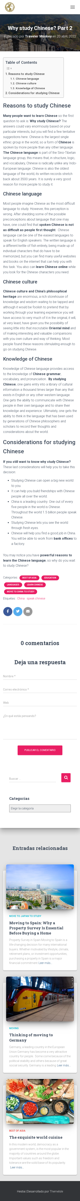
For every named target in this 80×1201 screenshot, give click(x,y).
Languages (13, 585)
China (21, 598)
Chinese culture (26, 83)
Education (50, 578)
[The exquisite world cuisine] (40, 1101)
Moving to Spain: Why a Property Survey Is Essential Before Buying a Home (36, 927)
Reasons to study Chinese (26, 74)
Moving (14, 1028)
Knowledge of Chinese (30, 88)
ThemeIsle (56, 1191)
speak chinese (36, 598)
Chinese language (27, 78)
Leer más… (45, 963)
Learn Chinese (35, 585)
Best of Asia (29, 578)
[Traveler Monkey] (11, 7)
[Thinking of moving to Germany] (40, 998)
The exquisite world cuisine (35, 1137)
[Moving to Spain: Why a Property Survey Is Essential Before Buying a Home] (40, 886)
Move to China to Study (20, 592)
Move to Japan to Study (25, 916)
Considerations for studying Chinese (33, 93)
